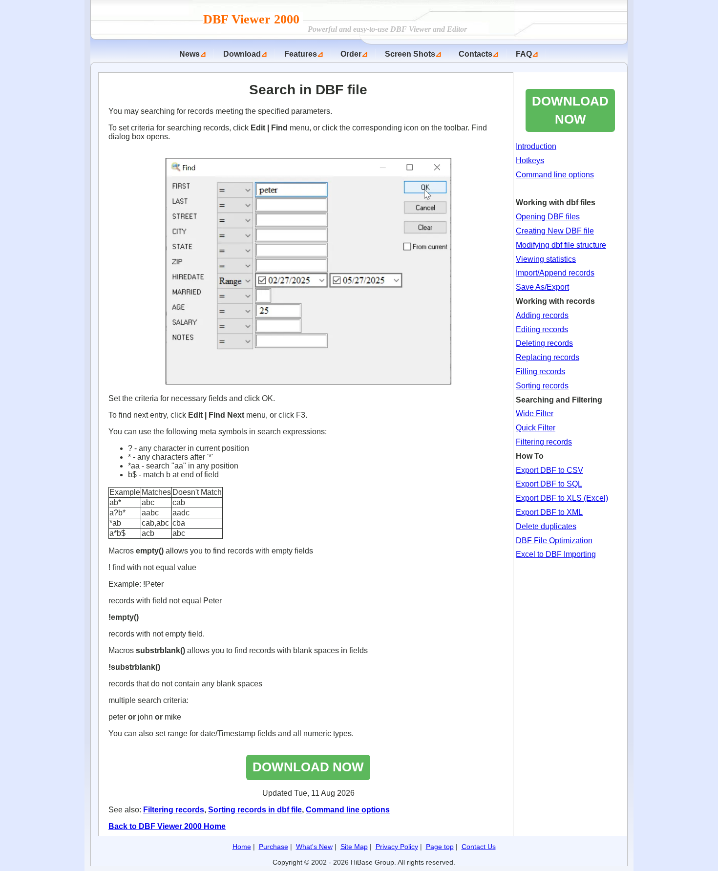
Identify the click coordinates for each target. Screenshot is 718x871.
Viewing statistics (546, 259)
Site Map (354, 846)
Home (241, 846)
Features (300, 54)
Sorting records (542, 386)
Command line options (348, 810)
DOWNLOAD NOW (308, 767)
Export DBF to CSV (549, 470)
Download (242, 54)
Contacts (475, 54)
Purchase (273, 846)
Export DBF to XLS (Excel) (562, 498)
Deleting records (544, 343)
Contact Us (479, 846)
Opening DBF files (548, 216)
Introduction (536, 146)
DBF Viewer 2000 (253, 19)
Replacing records (547, 357)
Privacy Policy (397, 846)
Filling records (540, 371)
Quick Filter (535, 428)
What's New (314, 846)
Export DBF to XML (549, 512)
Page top (440, 846)
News (189, 54)
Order (350, 54)
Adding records (542, 315)
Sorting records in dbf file (255, 810)
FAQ (524, 54)
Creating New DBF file (555, 231)
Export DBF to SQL (549, 484)
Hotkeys (530, 160)
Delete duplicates (546, 526)
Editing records (542, 329)
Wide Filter (534, 413)
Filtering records (173, 810)
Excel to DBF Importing (556, 554)
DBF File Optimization (554, 540)
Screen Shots (410, 54)
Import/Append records (555, 273)
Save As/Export (542, 287)
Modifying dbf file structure (561, 245)
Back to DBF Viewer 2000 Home (167, 826)
